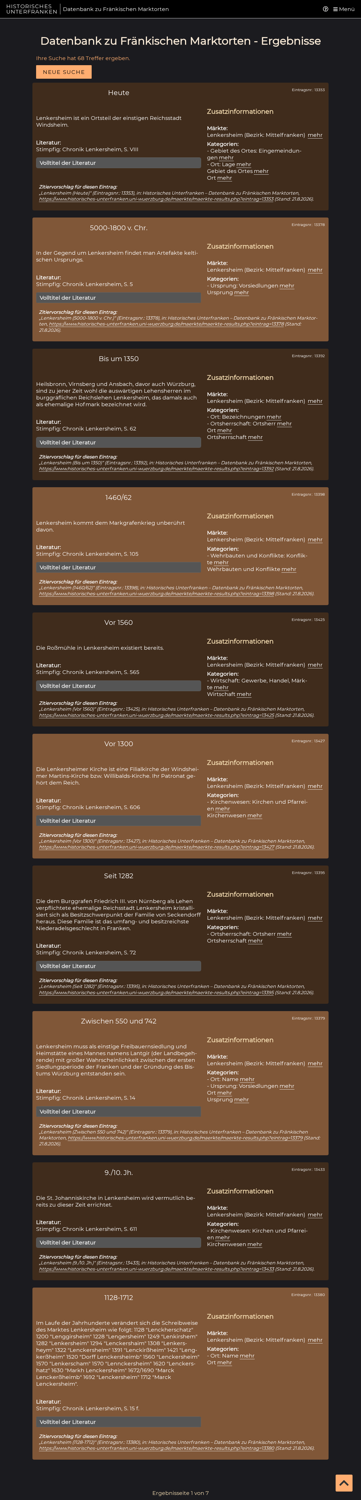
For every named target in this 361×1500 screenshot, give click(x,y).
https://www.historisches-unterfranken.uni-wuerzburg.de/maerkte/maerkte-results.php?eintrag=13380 (156, 1448)
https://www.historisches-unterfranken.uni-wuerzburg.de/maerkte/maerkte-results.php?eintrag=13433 (156, 1269)
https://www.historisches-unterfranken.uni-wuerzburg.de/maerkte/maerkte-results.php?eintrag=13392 (156, 468)
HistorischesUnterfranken (32, 9)
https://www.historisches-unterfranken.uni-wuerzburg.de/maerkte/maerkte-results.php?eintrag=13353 (156, 199)
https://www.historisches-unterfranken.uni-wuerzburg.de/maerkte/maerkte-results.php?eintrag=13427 (156, 847)
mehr (315, 134)
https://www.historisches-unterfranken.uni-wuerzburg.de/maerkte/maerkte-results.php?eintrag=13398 (156, 593)
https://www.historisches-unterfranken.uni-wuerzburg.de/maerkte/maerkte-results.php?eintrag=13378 (166, 324)
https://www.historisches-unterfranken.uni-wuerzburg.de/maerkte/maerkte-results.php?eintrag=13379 (185, 1138)
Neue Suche (64, 72)
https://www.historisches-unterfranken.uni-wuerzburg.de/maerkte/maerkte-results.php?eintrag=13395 (156, 992)
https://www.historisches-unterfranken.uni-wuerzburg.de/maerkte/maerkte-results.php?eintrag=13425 (156, 715)
